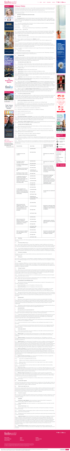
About (44, 2)
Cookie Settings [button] (63, 449)
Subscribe (49, 2)
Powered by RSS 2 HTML (10, 146)
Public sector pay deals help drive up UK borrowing (8, 141)
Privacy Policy (7, 440)
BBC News (7, 140)
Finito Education (39, 438)
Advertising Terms (7, 438)
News (41, 2)
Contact (53, 2)
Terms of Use (6, 437)
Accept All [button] (67, 449)
